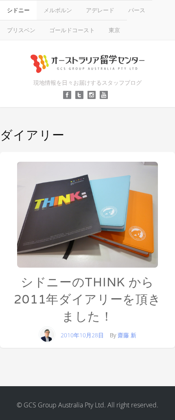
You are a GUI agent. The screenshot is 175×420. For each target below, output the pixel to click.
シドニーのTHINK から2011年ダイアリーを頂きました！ (87, 299)
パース (136, 10)
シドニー (18, 10)
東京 (114, 30)
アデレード (100, 10)
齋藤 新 (127, 335)
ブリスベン (21, 30)
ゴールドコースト (72, 30)
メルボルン (58, 10)
